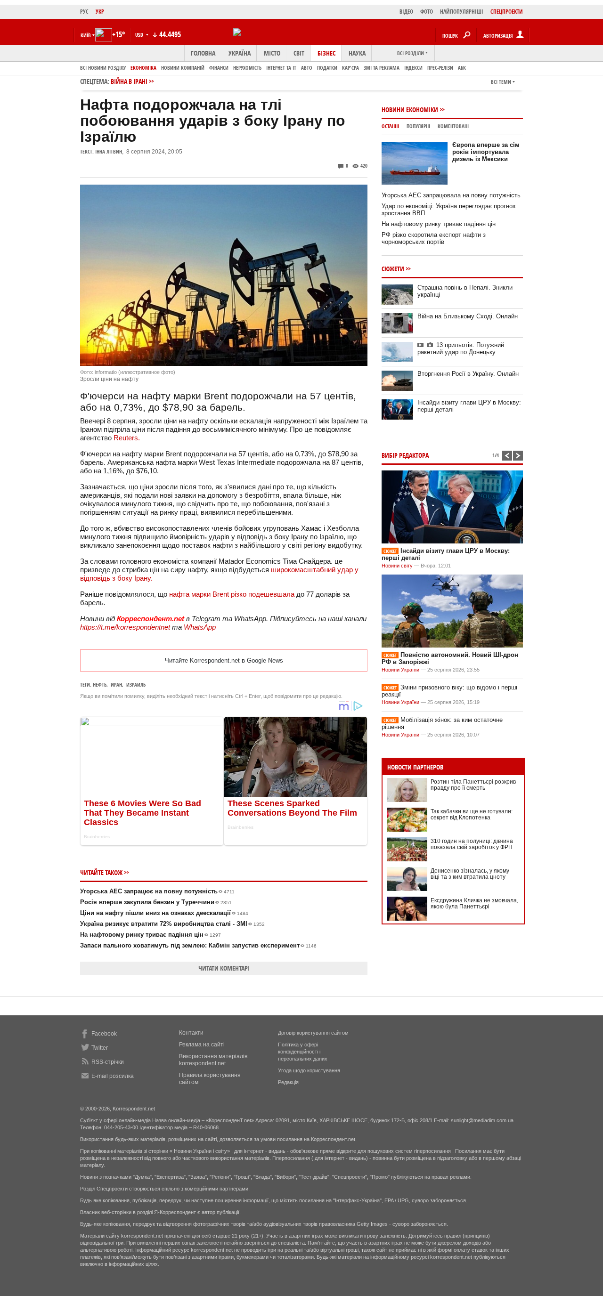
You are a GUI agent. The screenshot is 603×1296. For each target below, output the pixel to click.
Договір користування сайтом (313, 1033)
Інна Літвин (108, 151)
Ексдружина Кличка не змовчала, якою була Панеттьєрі (474, 903)
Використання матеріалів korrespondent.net (213, 1060)
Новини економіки (410, 109)
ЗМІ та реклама (381, 67)
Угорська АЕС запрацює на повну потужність (157, 891)
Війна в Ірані (129, 81)
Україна (239, 53)
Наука (357, 53)
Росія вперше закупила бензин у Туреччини (156, 902)
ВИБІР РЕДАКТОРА (405, 455)
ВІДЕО (406, 12)
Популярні (418, 126)
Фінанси (218, 67)
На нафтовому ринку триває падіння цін (150, 934)
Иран (116, 684)
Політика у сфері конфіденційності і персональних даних (302, 1051)
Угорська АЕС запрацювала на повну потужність (451, 195)
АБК (462, 67)
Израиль (136, 684)
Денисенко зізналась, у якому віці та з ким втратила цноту (470, 873)
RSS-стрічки (107, 1062)
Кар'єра (350, 67)
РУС (84, 12)
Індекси (413, 67)
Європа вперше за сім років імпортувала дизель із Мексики (486, 151)
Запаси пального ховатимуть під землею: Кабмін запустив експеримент (198, 945)
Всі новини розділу (103, 67)
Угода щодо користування (309, 1070)
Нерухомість (247, 67)
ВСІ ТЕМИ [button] (501, 81)
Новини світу (397, 565)
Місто (272, 53)
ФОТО (426, 12)
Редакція (288, 1082)
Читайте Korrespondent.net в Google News (224, 660)
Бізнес (326, 53)
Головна (203, 53)
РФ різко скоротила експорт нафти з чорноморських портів (434, 238)
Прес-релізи (440, 67)
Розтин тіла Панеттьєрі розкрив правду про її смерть (473, 784)
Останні (390, 126)
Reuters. (127, 438)
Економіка (143, 67)
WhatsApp (200, 627)
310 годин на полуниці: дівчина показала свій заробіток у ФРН (472, 844)
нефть (99, 684)
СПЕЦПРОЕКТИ (506, 12)
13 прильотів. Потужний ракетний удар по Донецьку (460, 348)
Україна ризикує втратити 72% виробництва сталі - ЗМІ (172, 923)
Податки (327, 67)
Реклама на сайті (202, 1044)
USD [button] (140, 34)
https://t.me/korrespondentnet (125, 627)
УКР (100, 12)
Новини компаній (182, 67)
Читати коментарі (224, 968)
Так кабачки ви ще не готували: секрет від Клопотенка (472, 814)
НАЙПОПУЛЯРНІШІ (461, 12)
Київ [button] (86, 35)
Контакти (191, 1032)
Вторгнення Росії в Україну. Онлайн (468, 373)
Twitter (99, 1048)
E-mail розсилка (112, 1076)
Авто (306, 67)
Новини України (400, 669)
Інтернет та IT (281, 67)
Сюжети (393, 268)
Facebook (104, 1033)
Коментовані (453, 126)
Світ (298, 53)
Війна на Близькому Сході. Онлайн (467, 316)
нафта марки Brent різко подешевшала (231, 594)
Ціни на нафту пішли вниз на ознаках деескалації (164, 912)
